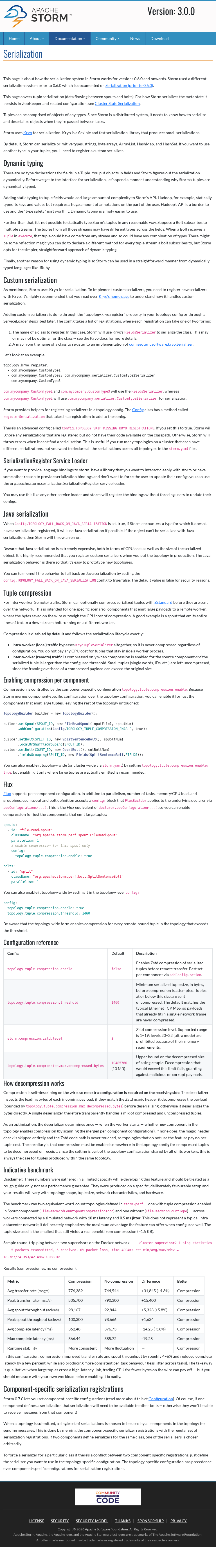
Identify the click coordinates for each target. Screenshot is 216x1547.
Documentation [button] (68, 38)
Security (60, 1521)
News (135, 38)
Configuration (160, 1398)
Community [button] (106, 38)
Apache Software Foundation (106, 1529)
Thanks (122, 1521)
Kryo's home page (114, 296)
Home (14, 38)
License (36, 1521)
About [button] (35, 38)
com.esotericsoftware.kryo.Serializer (161, 344)
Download (159, 38)
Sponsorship (151, 1521)
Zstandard (163, 602)
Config (138, 409)
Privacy (178, 1521)
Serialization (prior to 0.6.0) (129, 85)
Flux (7, 793)
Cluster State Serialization (117, 103)
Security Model (92, 1521)
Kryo (27, 132)
